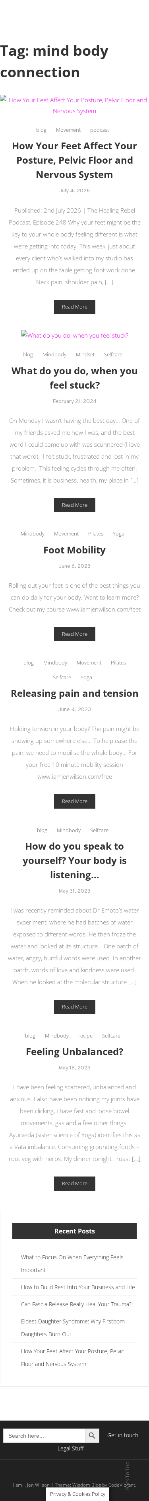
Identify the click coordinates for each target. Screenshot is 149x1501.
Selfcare (113, 354)
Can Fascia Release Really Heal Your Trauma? (76, 1304)
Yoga (118, 533)
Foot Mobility (74, 549)
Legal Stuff (70, 1448)
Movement (68, 129)
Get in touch (122, 1435)
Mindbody (54, 354)
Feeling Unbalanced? (74, 1051)
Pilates (95, 533)
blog (41, 129)
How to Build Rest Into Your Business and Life (78, 1287)
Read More (74, 306)
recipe (85, 1035)
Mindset (85, 354)
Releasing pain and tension (75, 693)
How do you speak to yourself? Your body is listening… (75, 860)
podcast (99, 129)
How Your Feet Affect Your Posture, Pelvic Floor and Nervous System (74, 160)
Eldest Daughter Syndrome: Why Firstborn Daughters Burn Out (73, 1327)
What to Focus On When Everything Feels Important (72, 1263)
